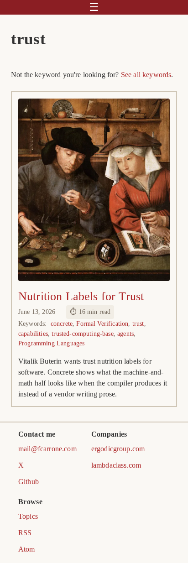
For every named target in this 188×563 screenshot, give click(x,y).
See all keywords (146, 74)
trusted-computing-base (83, 333)
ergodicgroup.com (118, 449)
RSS (24, 533)
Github (28, 481)
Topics (28, 516)
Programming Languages (51, 343)
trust (138, 323)
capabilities (33, 333)
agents (125, 333)
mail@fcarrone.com (47, 449)
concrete (62, 323)
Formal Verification (102, 323)
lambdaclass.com (116, 465)
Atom (26, 549)
